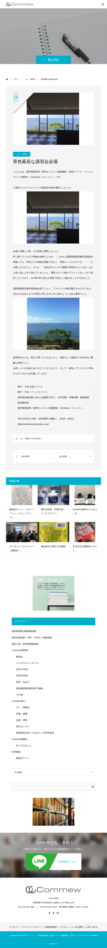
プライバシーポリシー (32, 927)
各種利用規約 (51, 927)
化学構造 (16, 752)
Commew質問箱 (20, 650)
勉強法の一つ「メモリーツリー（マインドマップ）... (21, 513)
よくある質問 (77, 927)
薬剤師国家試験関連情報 (24, 631)
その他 (18, 694)
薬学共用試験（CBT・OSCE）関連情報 (32, 637)
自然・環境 (20, 720)
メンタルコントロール (26, 663)
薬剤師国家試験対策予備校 (28, 688)
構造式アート (22, 758)
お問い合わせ (92, 927)
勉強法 (18, 656)
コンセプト (14, 927)
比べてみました (23, 745)
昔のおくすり (22, 726)
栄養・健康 (20, 714)
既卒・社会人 (22, 682)
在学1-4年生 (21, 669)
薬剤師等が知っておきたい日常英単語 (34, 733)
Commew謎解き (20, 739)
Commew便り (36, 439)
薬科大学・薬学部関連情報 (25, 644)
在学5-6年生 (21, 675)
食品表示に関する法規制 (53, 546)
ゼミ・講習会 (21, 154)
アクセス (64, 927)
